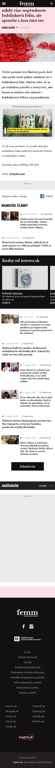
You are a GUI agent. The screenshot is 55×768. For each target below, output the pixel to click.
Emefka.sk (38, 721)
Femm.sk (11, 716)
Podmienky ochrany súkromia (27, 672)
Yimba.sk (11, 726)
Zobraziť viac (27, 466)
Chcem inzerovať (27, 657)
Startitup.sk (38, 711)
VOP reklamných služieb (27, 682)
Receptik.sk (12, 711)
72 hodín (43, 486)
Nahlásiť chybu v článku (14, 196)
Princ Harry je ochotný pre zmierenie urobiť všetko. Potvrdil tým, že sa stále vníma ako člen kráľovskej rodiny (35, 376)
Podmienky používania (27, 667)
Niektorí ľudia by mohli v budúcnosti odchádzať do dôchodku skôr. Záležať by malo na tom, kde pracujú (26, 351)
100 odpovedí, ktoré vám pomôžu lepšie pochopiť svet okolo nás (23, 298)
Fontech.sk (38, 706)
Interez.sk (11, 706)
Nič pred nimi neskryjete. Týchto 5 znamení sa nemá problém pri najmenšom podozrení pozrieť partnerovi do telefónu (36, 327)
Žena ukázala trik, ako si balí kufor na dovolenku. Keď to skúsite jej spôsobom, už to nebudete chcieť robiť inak (36, 401)
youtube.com (17, 173)
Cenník (27, 662)
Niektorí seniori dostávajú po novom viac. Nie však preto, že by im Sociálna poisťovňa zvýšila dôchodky (27, 424)
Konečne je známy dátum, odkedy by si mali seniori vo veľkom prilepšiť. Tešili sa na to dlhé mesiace (26, 245)
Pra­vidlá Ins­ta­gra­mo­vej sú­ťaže (28, 677)
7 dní (51, 486)
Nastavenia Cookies (27, 687)
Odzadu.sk (38, 716)
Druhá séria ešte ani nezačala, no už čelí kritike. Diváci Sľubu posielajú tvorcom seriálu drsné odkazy (36, 223)
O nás (27, 652)
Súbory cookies (27, 692)
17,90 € (6, 303)
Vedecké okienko (12, 293)
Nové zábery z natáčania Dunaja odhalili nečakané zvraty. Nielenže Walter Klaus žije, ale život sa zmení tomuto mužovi (36, 448)
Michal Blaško (8, 27)
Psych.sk (11, 721)
